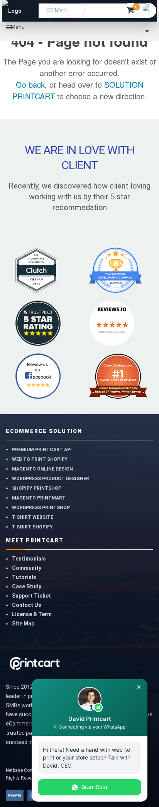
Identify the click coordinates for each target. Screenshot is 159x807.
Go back (30, 84)
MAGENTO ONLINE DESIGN (42, 469)
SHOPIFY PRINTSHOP (36, 488)
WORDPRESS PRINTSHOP (41, 507)
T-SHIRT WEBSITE (32, 517)
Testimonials (29, 559)
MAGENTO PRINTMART (39, 498)
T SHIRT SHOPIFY (32, 527)
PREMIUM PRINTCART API (42, 449)
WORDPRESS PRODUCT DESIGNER (50, 478)
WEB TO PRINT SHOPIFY (40, 459)
